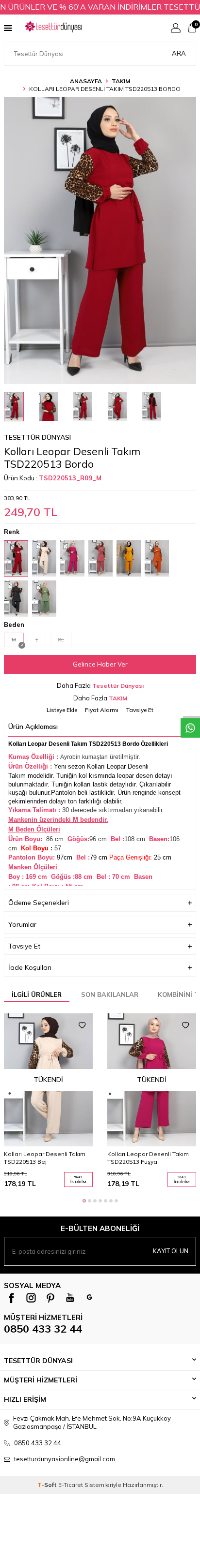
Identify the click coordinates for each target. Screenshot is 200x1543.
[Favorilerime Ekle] (82, 1025)
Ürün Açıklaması (33, 726)
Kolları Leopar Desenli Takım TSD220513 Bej (44, 1157)
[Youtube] (70, 1298)
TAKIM (121, 81)
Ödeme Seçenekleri (38, 902)
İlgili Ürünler (37, 994)
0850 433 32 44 (43, 1328)
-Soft (47, 1484)
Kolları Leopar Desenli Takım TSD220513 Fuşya (148, 1157)
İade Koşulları (29, 967)
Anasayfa (86, 81)
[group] (100, 240)
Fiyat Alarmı (101, 709)
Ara (179, 53)
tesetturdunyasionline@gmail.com (64, 1459)
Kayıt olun (170, 1251)
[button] (84, 1200)
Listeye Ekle (62, 709)
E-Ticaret (70, 1484)
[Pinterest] (50, 1298)
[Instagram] (31, 1298)
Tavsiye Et (139, 709)
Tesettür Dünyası (37, 437)
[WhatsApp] (89, 1298)
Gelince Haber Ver (100, 664)
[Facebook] (11, 1298)
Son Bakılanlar (109, 994)
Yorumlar (22, 924)
